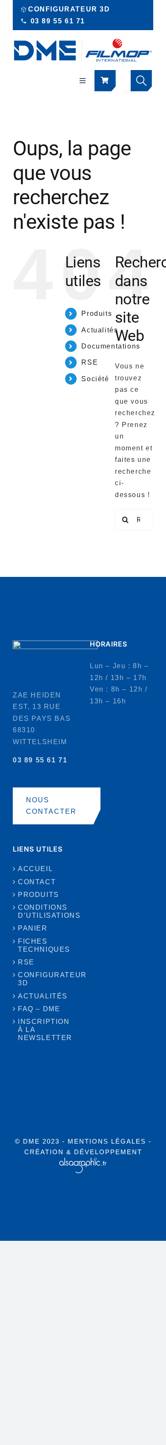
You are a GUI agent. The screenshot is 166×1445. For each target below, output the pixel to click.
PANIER (33, 928)
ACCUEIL (35, 868)
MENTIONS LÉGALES (107, 1141)
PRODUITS (38, 894)
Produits (96, 313)
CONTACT (37, 882)
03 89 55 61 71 (58, 21)
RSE (89, 362)
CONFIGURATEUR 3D (69, 9)
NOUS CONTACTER (51, 805)
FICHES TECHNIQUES (44, 945)
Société (95, 378)
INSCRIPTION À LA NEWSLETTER (45, 1029)
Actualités (99, 330)
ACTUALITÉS (43, 996)
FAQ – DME (39, 1008)
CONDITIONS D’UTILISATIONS (45, 911)
